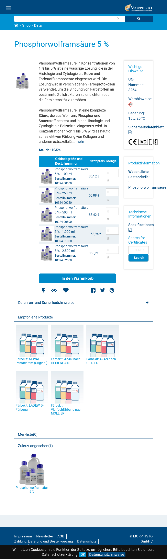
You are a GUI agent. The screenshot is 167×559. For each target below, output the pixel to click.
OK (82, 554)
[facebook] (93, 290)
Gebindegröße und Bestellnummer (68, 161)
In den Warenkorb (77, 278)
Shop (26, 25)
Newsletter (44, 536)
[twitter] (102, 290)
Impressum (23, 536)
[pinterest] (112, 290)
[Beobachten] (53, 290)
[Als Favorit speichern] (65, 290)
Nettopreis (97, 161)
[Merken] (43, 290)
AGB (60, 536)
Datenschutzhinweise (106, 554)
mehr (80, 141)
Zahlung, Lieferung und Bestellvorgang (43, 541)
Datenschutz (86, 541)
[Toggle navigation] (8, 8)
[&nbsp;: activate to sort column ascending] (46, 161)
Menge (111, 161)
